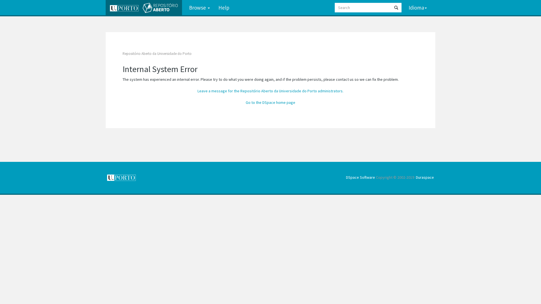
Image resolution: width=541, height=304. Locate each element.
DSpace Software (360, 177)
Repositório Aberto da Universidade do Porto (157, 53)
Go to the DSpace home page (270, 102)
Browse (198, 7)
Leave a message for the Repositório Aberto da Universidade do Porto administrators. (270, 90)
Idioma (416, 7)
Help (223, 7)
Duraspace (425, 177)
